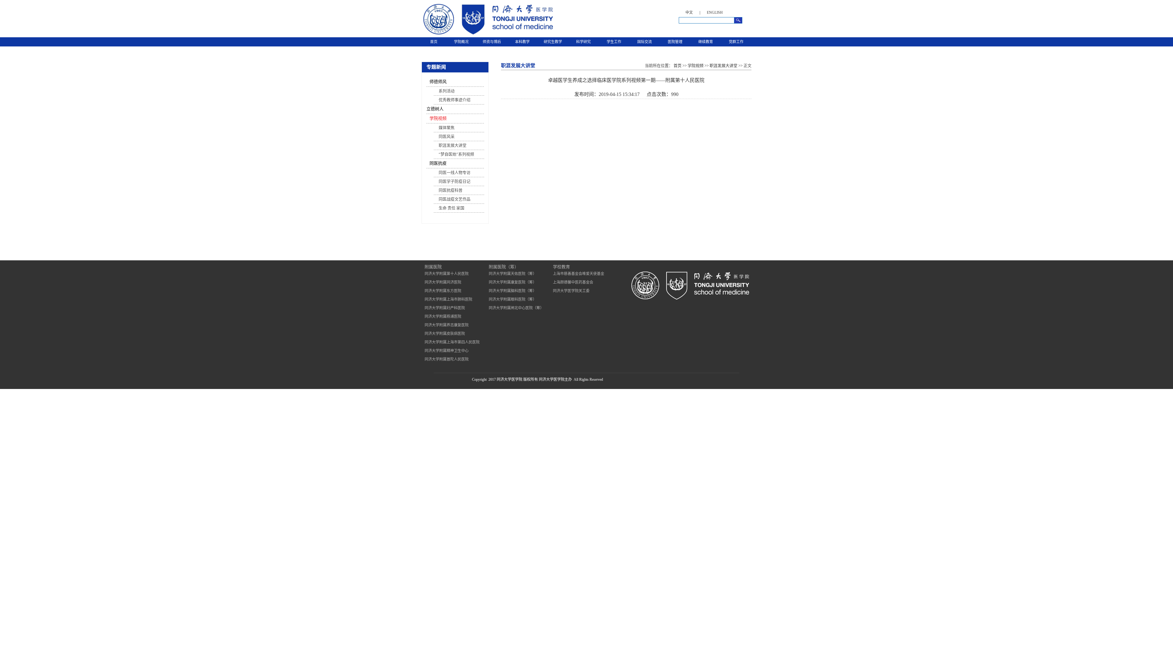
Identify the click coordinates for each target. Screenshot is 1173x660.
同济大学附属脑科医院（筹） (512, 291)
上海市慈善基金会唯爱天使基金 (578, 274)
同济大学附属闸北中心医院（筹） (516, 308)
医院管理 (675, 42)
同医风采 (447, 136)
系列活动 (447, 91)
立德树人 (435, 109)
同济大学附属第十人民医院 (447, 274)
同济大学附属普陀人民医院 (447, 359)
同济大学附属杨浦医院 (443, 316)
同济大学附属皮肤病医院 (445, 334)
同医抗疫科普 (450, 190)
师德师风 (438, 81)
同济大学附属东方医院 (443, 291)
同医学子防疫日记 (454, 181)
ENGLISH (715, 12)
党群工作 (736, 42)
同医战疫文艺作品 (454, 199)
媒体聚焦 (447, 127)
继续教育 (705, 42)
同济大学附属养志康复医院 (447, 325)
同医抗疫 (438, 163)
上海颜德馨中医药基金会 (573, 282)
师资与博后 (492, 42)
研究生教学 (553, 42)
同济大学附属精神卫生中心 (447, 351)
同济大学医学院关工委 (571, 291)
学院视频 (438, 118)
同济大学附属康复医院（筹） (512, 282)
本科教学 (522, 42)
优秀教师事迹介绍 (454, 99)
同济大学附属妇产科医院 (445, 308)
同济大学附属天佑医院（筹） (512, 274)
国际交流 (644, 42)
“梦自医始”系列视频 (456, 154)
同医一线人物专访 (454, 172)
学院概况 (461, 42)
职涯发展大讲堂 (452, 145)
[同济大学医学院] (487, 35)
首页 (433, 42)
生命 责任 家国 (451, 208)
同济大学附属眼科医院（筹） (512, 299)
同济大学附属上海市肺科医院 (448, 299)
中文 (689, 12)
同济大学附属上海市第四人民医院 (452, 342)
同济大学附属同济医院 (443, 282)
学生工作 (614, 42)
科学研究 (583, 42)
